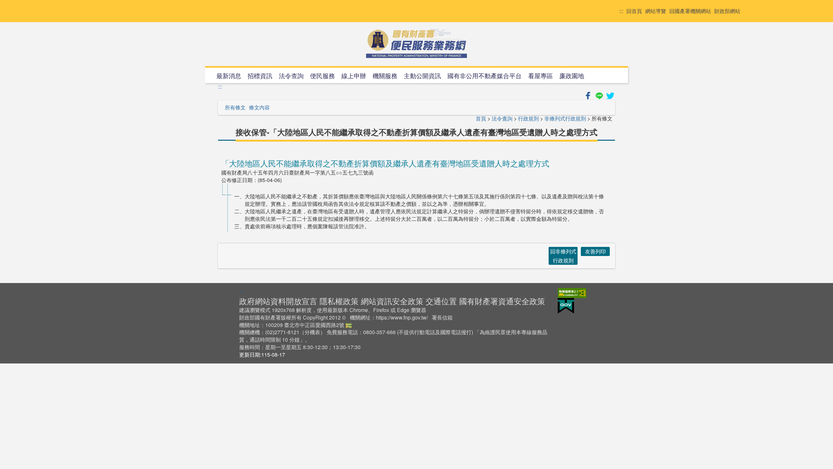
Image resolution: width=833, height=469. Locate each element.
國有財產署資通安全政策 (502, 300)
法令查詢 (291, 75)
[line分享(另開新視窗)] (599, 94)
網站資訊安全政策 (392, 300)
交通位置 (441, 300)
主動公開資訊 (422, 75)
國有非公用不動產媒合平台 (484, 75)
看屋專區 (540, 75)
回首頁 (634, 11)
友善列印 (595, 251)
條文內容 (259, 107)
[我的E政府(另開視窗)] (566, 305)
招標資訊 (260, 75)
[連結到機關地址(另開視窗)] (349, 325)
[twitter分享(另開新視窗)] (610, 94)
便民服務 (322, 75)
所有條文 (235, 107)
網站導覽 (655, 11)
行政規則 (528, 118)
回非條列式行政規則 (563, 256)
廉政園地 (571, 75)
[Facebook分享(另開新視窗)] (588, 94)
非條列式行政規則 (565, 118)
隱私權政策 (339, 300)
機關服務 (385, 75)
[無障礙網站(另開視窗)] (572, 292)
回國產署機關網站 (690, 11)
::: (621, 11)
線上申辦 (353, 75)
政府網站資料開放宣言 (278, 300)
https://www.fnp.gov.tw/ (402, 317)
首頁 (481, 118)
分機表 (312, 332)
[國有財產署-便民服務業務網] (416, 43)
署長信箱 (442, 317)
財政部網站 (727, 11)
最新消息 (228, 75)
